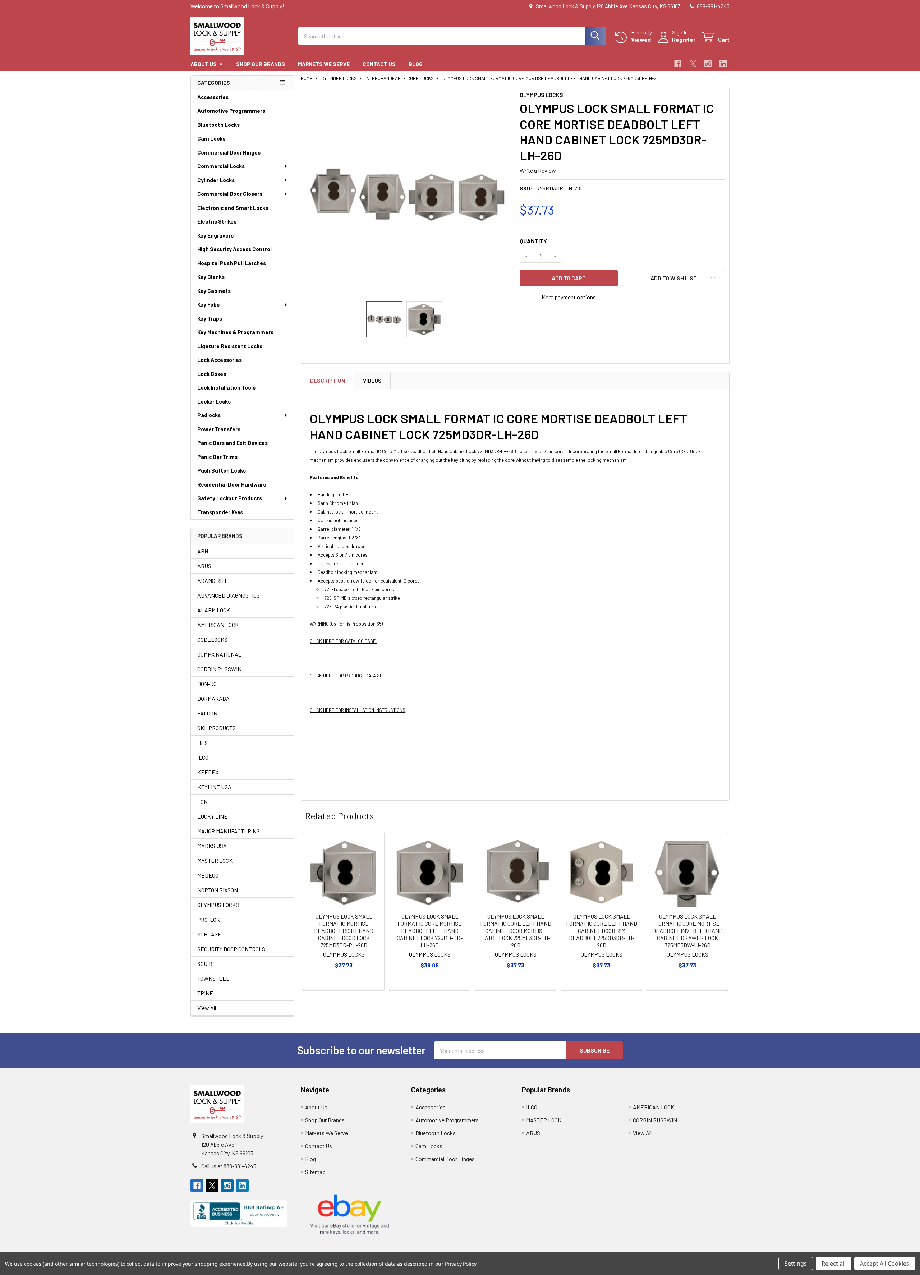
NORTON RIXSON (217, 890)
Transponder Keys (220, 512)
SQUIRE (206, 963)
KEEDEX (207, 772)
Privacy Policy (460, 1263)
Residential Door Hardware (231, 484)
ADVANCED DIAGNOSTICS (228, 595)
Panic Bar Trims (217, 457)
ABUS (204, 565)
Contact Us (379, 64)
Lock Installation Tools (226, 387)
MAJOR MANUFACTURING (228, 831)
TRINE (205, 993)
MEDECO (207, 875)
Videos (372, 380)
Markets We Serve (324, 64)
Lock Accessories (219, 359)
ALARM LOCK (213, 610)
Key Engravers (215, 235)
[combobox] (452, 36)
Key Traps (209, 318)
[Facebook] (677, 63)
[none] (408, 194)
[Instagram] (708, 63)
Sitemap (315, 1171)
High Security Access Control (234, 249)
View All (206, 1007)
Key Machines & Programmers (235, 332)
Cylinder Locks (216, 180)
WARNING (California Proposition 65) (346, 624)
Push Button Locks (221, 470)
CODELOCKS (212, 639)
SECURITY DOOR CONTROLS (231, 948)
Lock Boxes (211, 373)
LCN (202, 801)
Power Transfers (218, 429)
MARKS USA (212, 845)
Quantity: (534, 241)
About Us (203, 64)
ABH (202, 551)
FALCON (207, 713)
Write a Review (538, 170)
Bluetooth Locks (218, 124)
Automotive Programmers (231, 110)
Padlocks (209, 415)
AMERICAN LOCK (218, 624)
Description (327, 380)
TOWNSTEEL (213, 978)
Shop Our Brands (260, 64)
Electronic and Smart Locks (232, 207)
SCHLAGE (209, 934)
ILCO (202, 757)
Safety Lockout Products (229, 498)
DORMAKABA (213, 698)
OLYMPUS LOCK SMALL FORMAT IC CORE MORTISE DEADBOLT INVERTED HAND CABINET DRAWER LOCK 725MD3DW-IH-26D (687, 930)
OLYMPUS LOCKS (218, 904)
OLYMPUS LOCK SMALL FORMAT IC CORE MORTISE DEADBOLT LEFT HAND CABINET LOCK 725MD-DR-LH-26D (430, 930)
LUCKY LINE (212, 816)
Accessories (213, 97)
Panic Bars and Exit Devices (232, 442)
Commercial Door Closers (229, 193)
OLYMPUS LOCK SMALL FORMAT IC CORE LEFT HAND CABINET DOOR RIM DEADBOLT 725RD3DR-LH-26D (601, 930)
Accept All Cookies (884, 1263)
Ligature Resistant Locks (229, 346)
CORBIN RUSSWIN (219, 669)
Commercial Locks (221, 166)
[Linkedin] (723, 63)
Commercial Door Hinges (229, 152)
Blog (416, 64)
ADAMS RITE (212, 580)
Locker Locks (214, 401)
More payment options (569, 297)
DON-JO (207, 683)
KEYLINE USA (214, 786)
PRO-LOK (208, 919)
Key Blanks (211, 276)
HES (202, 742)
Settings (796, 1263)
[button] (673, 278)
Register (683, 39)
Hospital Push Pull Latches (231, 263)
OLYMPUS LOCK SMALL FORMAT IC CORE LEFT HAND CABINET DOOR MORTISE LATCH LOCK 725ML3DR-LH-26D (515, 930)
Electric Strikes (216, 221)
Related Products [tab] (339, 815)
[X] (692, 63)
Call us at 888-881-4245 (228, 1166)
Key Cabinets (214, 290)
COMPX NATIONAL (219, 654)
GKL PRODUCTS (216, 727)
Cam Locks (211, 138)
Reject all (834, 1263)
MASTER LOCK (215, 860)
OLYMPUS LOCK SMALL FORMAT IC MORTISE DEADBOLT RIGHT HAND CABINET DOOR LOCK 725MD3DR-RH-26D (343, 930)
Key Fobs (208, 304)
